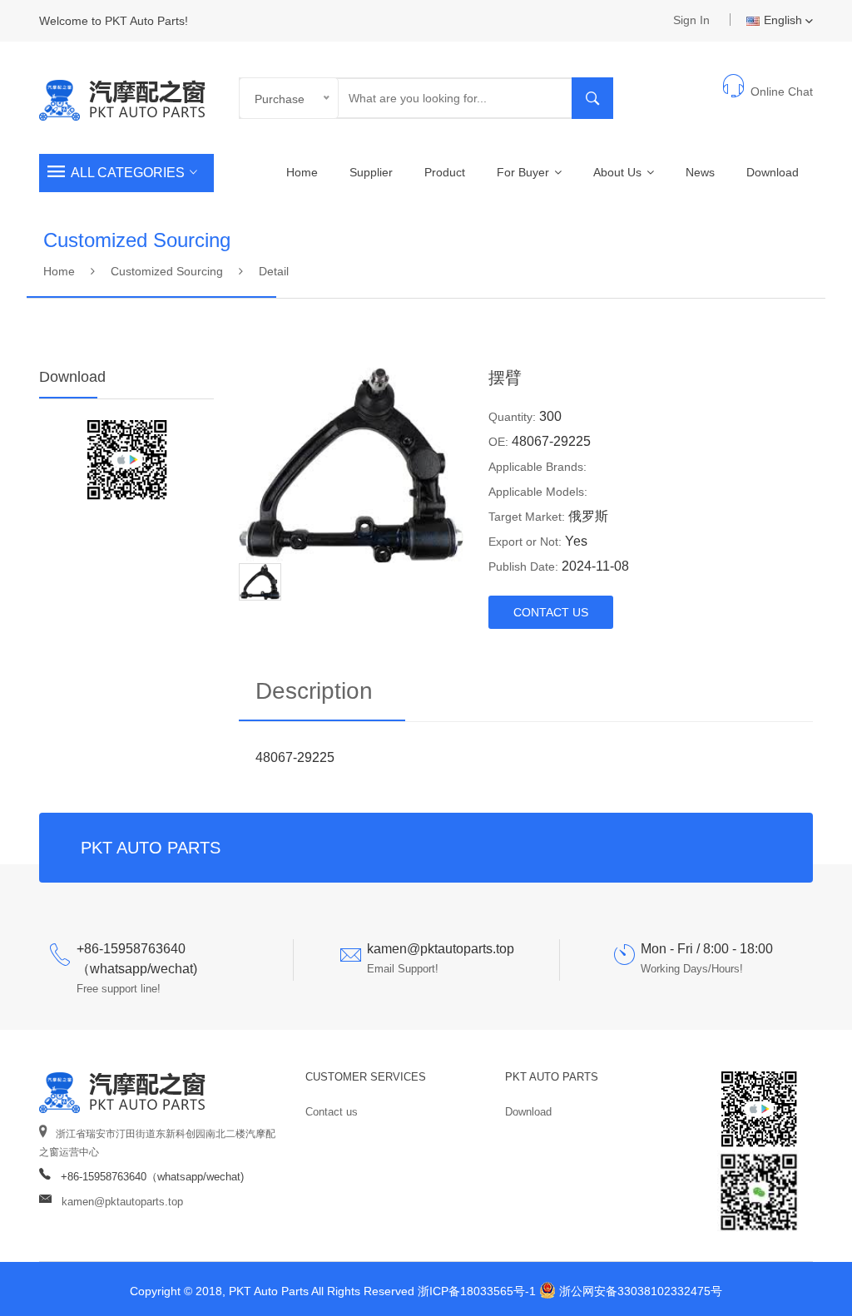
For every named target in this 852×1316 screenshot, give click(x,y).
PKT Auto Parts (551, 1077)
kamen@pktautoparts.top (122, 1201)
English (783, 20)
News (700, 172)
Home (302, 172)
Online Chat (781, 91)
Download (772, 172)
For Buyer (524, 172)
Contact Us (550, 612)
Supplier (371, 172)
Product (444, 172)
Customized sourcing (167, 271)
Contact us (331, 1112)
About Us (619, 172)
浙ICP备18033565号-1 (477, 1291)
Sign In (691, 20)
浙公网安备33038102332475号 (640, 1291)
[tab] (260, 580)
